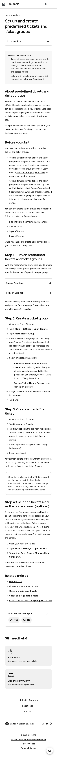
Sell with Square (27, 700)
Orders (16, 15)
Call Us (27, 711)
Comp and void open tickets (23, 591)
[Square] (3, 4)
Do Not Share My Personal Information (28, 740)
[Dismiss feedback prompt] (47, 613)
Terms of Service (28, 748)
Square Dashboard (34, 79)
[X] (43, 723)
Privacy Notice (28, 744)
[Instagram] (50, 723)
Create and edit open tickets (23, 586)
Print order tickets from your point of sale (30, 600)
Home (7, 15)
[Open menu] (53, 4)
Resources (27, 706)
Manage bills (15, 581)
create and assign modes (22, 176)
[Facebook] (47, 723)
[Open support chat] (49, 750)
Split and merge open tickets (30, 172)
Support (14, 4)
